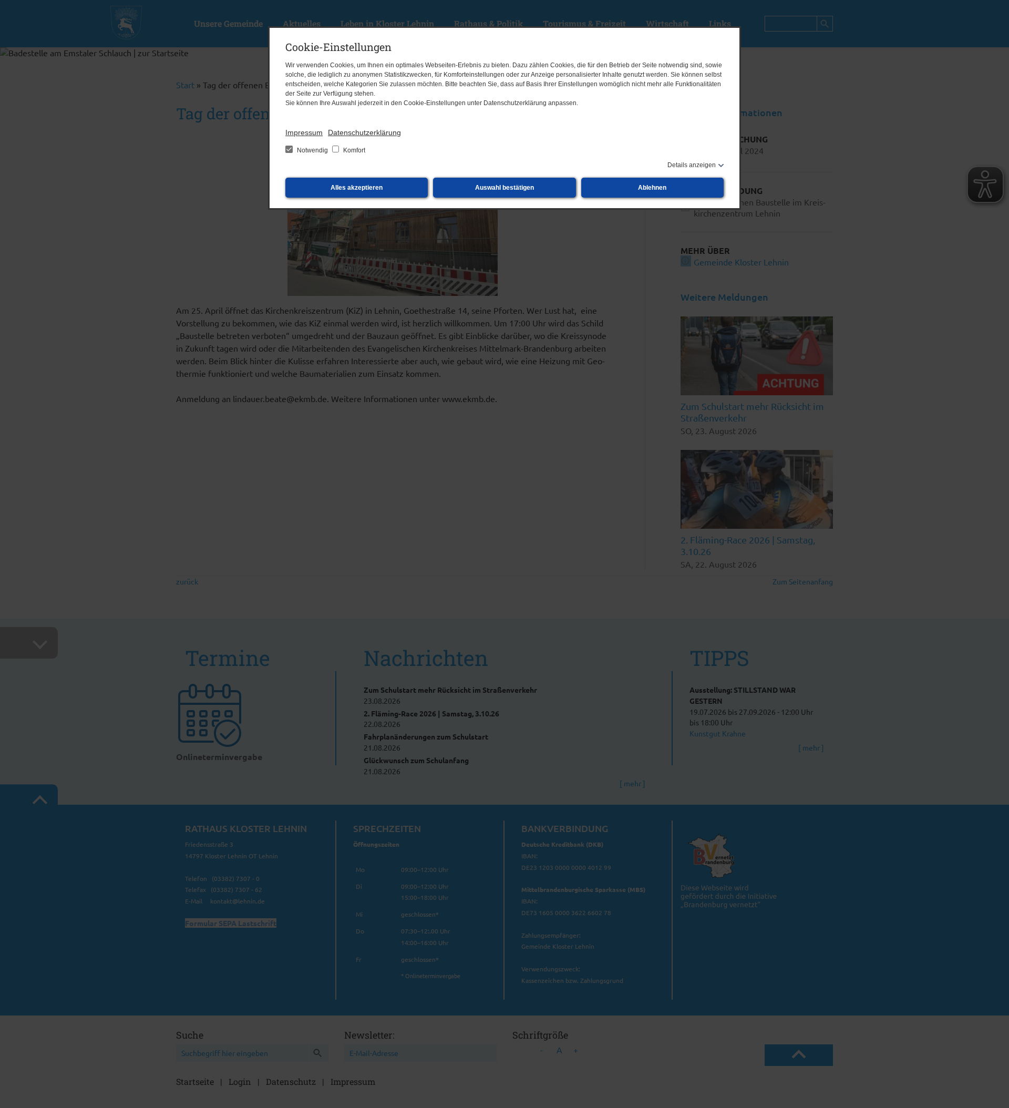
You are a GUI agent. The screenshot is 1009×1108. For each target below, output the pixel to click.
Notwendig (312, 150)
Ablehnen (652, 187)
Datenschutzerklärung (364, 132)
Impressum (304, 132)
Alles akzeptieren (357, 187)
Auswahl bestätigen (504, 187)
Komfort (353, 150)
